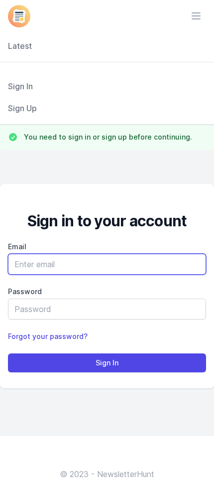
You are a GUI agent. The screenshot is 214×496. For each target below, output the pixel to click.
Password (25, 291)
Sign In (20, 86)
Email (17, 246)
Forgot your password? (48, 336)
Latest (20, 46)
